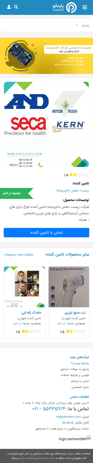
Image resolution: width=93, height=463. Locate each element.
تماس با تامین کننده (47, 232)
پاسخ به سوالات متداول (74, 369)
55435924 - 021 (48, 408)
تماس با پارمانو (80, 380)
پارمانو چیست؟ (80, 363)
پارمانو (85, 25)
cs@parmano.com (68, 416)
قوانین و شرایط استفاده (75, 374)
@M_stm (68, 422)
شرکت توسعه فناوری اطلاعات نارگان (37, 458)
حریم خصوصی (80, 386)
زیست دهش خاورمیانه (73, 190)
